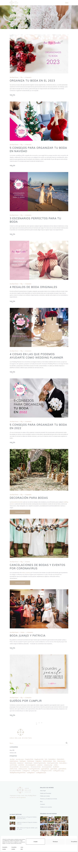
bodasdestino (20, 763)
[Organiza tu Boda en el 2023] (39, 53)
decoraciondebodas (14, 767)
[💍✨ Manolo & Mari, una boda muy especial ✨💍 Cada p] (50, 819)
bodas (54, 761)
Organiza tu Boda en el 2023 (32, 80)
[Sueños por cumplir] (39, 674)
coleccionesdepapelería (30, 765)
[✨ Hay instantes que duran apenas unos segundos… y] (50, 827)
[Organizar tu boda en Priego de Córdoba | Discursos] (12, 823)
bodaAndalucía (52, 759)
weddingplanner (26, 770)
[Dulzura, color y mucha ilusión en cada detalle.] (57, 827)
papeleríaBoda (54, 769)
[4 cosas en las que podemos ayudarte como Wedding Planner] (39, 327)
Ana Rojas (12, 759)
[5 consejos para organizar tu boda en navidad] (39, 121)
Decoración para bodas (29, 497)
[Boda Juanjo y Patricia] (39, 608)
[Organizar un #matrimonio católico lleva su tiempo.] (65, 827)
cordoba (56, 765)
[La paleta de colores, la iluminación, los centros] (43, 819)
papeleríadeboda (62, 769)
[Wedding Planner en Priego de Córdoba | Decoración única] (12, 817)
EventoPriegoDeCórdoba (34, 769)
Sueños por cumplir (26, 700)
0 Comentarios (28, 77)
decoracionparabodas (47, 767)
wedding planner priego (58, 770)
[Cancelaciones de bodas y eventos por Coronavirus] (39, 538)
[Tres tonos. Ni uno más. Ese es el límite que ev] (43, 834)
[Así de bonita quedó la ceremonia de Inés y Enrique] (57, 819)
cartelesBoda (21, 765)
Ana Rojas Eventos (14, 77)
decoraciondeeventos (24, 767)
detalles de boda (13, 769)
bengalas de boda (29, 759)
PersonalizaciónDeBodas (15, 770)
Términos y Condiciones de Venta (48, 798)
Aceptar (35, 841)
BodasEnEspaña (28, 763)
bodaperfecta (38, 761)
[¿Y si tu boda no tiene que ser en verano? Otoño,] (65, 834)
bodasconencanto (61, 761)
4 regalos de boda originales (33, 287)
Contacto (42, 804)
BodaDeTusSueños (14, 761)
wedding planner (35, 770)
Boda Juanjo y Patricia (28, 635)
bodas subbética (62, 763)
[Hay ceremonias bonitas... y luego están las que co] (57, 834)
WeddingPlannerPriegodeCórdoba (17, 772)
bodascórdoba (13, 763)
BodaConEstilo (60, 759)
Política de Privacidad (45, 793)
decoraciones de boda (35, 767)
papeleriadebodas (45, 769)
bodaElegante (23, 761)
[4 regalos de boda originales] (39, 260)
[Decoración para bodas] (39, 470)
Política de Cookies (45, 796)
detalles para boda (23, 769)
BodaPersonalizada (47, 761)
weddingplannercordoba (46, 770)
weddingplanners (31, 772)
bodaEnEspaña (30, 761)
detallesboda (56, 767)
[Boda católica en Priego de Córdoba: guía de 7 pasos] (12, 828)
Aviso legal (43, 790)
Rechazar (55, 841)
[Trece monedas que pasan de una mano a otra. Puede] (50, 834)
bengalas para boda (39, 759)
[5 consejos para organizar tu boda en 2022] (39, 398)
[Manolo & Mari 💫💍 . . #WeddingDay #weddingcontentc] (43, 827)
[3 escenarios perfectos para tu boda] (39, 191)
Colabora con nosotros (46, 807)
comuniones (39, 765)
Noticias (22, 632)
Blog (21, 77)
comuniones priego (48, 765)
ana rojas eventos (20, 759)
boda (46, 759)
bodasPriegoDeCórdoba (52, 763)
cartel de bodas (13, 765)
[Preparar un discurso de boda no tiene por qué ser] (65, 819)
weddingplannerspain (41, 772)
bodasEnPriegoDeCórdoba (40, 763)
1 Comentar (27, 561)
